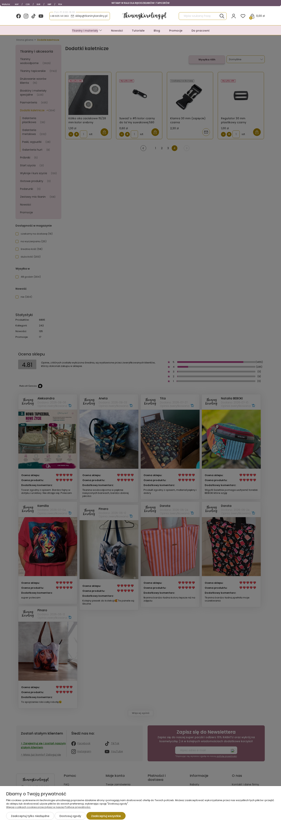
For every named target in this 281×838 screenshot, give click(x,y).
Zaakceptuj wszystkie (106, 816)
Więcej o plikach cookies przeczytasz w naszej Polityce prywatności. (48, 807)
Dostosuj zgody (70, 816)
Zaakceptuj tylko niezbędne (30, 816)
